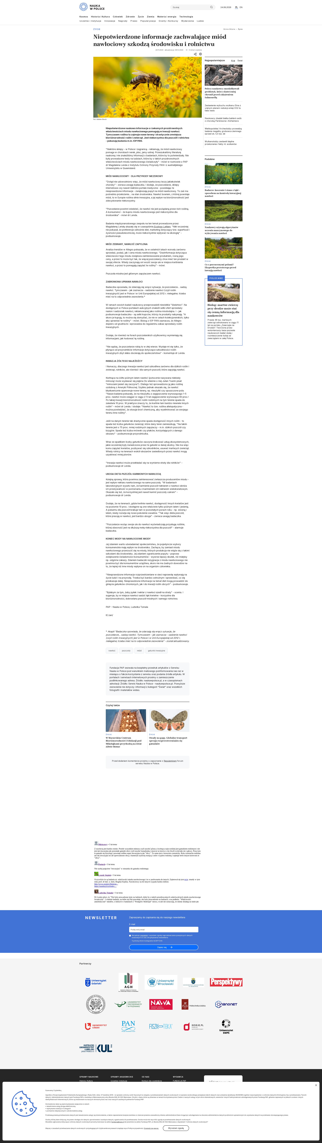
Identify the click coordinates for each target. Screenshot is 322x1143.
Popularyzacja (148, 21)
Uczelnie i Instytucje (90, 21)
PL (236, 7)
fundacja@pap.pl (117, 1122)
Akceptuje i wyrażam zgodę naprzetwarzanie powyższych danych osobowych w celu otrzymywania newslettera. (162, 936)
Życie (141, 16)
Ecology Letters (162, 226)
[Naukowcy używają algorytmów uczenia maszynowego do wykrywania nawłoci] (224, 217)
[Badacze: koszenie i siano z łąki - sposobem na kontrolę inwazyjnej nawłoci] (224, 180)
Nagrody (122, 21)
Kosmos (83, 16)
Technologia (186, 16)
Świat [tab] (240, 60)
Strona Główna (229, 29)
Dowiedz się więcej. (151, 1128)
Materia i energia (166, 16)
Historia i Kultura (100, 16)
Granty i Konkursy (168, 21)
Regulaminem (170, 761)
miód (139, 650)
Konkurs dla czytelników (152, 1081)
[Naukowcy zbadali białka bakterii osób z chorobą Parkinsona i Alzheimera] (224, 119)
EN (241, 7)
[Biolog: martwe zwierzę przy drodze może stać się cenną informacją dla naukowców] (223, 312)
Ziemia (150, 16)
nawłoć (111, 650)
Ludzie (200, 21)
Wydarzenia (187, 21)
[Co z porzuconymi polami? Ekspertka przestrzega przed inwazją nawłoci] (224, 254)
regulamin (144, 935)
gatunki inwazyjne (156, 650)
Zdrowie (130, 16)
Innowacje (109, 21)
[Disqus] (147, 806)
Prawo (133, 21)
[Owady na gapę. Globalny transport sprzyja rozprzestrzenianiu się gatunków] (169, 729)
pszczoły (126, 650)
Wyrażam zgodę (176, 1128)
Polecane (216, 278)
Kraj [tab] (233, 60)
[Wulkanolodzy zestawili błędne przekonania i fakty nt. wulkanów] (224, 142)
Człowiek (118, 16)
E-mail (132, 924)
